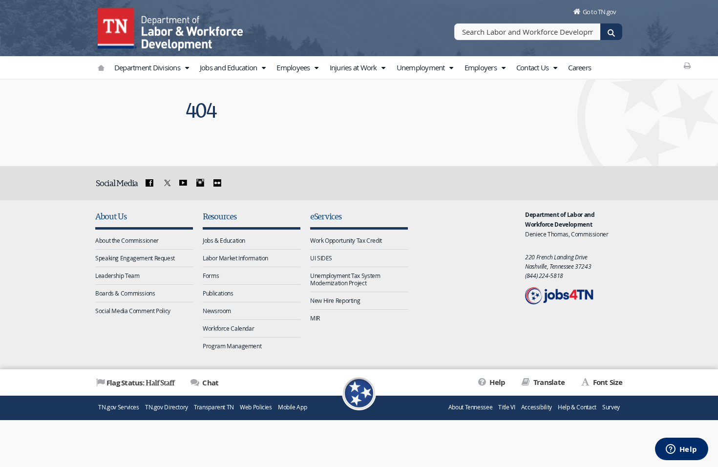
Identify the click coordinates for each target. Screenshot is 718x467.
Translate (548, 382)
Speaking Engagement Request (135, 258)
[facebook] (149, 183)
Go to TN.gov (599, 11)
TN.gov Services (118, 407)
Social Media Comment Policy (132, 311)
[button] (186, 68)
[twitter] (166, 183)
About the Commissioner (127, 240)
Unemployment (421, 67)
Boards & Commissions (125, 293)
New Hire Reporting (335, 300)
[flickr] (216, 183)
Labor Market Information (235, 258)
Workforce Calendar (228, 328)
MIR (315, 318)
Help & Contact (577, 407)
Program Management (232, 346)
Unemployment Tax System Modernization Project (345, 279)
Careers (579, 67)
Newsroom (217, 311)
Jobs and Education (229, 67)
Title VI (506, 407)
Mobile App (292, 407)
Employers (482, 67)
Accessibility (536, 407)
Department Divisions (148, 67)
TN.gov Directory (166, 407)
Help (496, 382)
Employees (294, 67)
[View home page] (117, 27)
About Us (111, 216)
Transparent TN (214, 407)
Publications (218, 293)
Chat (209, 383)
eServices (325, 216)
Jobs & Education (224, 240)
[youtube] (183, 183)
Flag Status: (140, 382)
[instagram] (200, 183)
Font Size (606, 382)
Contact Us (533, 67)
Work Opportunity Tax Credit (346, 240)
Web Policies (256, 407)
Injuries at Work (354, 67)
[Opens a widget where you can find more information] (681, 450)
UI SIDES (321, 258)
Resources (219, 216)
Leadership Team (117, 275)
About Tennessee (470, 407)
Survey (611, 407)
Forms (211, 275)
